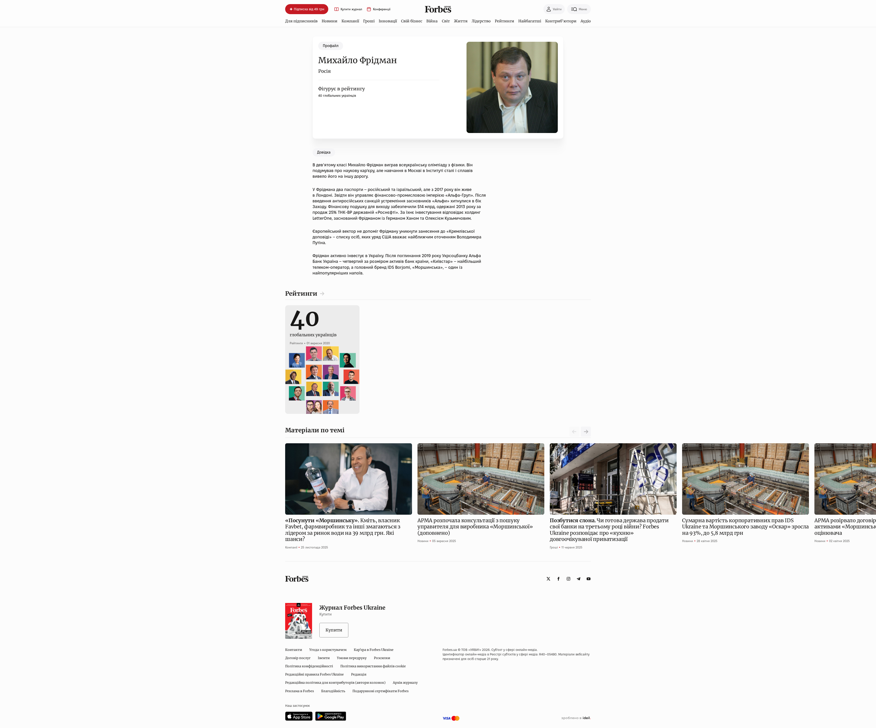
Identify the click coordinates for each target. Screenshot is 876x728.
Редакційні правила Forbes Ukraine (314, 674)
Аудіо (586, 21)
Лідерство (481, 21)
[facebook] (558, 579)
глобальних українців (313, 329)
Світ (446, 21)
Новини (329, 21)
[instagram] (568, 579)
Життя (460, 21)
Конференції (381, 9)
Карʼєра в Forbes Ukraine (374, 650)
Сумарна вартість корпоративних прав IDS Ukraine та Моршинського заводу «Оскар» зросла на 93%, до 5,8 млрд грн (745, 526)
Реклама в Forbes (299, 691)
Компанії (350, 21)
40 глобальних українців (337, 95)
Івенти (324, 658)
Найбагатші (529, 21)
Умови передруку (352, 658)
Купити (334, 630)
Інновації (388, 21)
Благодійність (333, 691)
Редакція (358, 674)
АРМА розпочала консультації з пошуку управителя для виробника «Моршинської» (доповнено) (475, 526)
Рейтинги (504, 21)
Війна (432, 21)
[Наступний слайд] (586, 432)
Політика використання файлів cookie (373, 666)
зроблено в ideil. (576, 718)
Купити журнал (351, 9)
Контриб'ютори (560, 21)
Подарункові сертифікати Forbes (380, 691)
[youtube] (589, 579)
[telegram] (579, 579)
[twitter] (548, 579)
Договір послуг (297, 658)
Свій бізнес (411, 21)
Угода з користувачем (328, 650)
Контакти (293, 650)
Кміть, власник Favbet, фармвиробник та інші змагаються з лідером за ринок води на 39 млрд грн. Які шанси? (342, 530)
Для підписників (301, 21)
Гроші (369, 21)
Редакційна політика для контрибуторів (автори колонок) (335, 683)
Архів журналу (405, 683)
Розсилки (382, 658)
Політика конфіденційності (309, 666)
